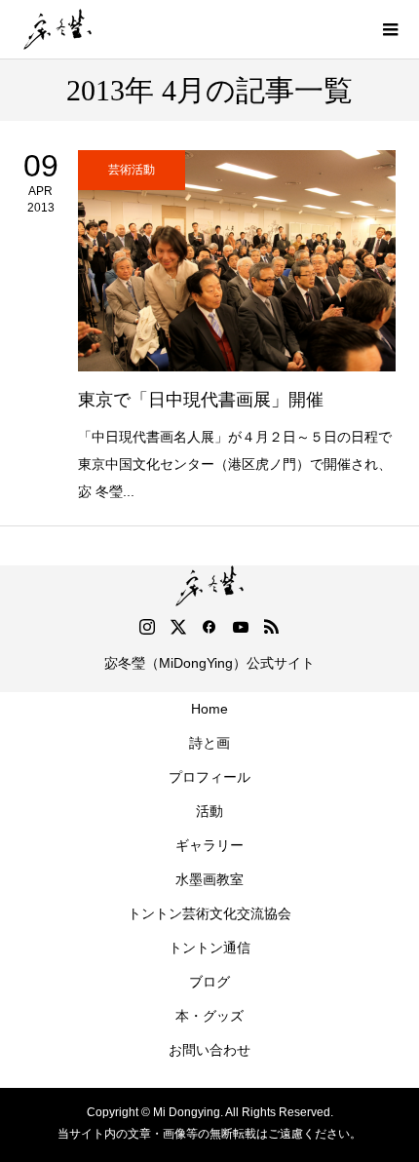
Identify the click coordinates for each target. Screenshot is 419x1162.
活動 (209, 811)
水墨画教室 (209, 879)
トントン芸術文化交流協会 (209, 913)
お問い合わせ (209, 1050)
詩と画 (209, 743)
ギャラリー (209, 845)
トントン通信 (209, 947)
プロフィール (209, 777)
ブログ (209, 981)
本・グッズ (209, 1016)
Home (209, 709)
